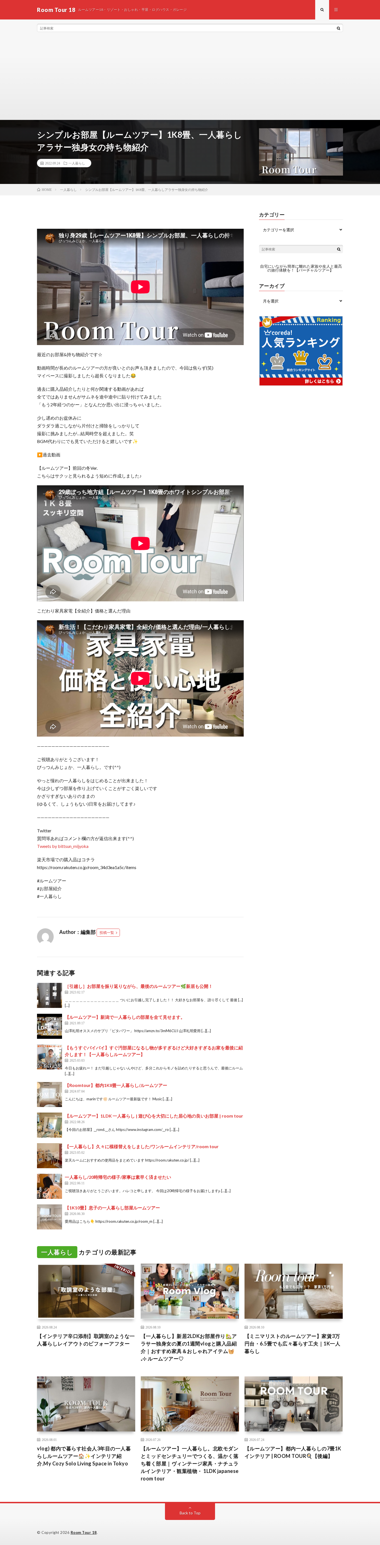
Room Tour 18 (84, 1532)
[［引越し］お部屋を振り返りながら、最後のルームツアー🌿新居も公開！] (49, 995)
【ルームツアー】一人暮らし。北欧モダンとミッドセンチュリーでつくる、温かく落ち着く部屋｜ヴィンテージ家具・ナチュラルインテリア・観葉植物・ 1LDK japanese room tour (190, 1463)
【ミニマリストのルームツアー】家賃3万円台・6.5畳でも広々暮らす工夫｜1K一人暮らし (292, 1343)
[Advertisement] (190, 78)
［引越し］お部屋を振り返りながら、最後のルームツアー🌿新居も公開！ (139, 986)
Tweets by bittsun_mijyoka (62, 846)
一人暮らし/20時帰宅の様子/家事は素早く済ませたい (118, 1177)
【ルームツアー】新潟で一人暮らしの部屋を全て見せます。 (125, 1017)
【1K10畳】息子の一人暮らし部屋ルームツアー (112, 1207)
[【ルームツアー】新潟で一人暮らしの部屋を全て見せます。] (49, 1026)
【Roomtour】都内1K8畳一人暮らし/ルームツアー (116, 1085)
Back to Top (190, 1512)
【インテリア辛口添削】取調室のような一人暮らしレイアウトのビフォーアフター (86, 1340)
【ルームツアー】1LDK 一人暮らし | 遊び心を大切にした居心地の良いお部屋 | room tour (154, 1115)
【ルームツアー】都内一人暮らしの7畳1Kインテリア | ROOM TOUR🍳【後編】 (293, 1452)
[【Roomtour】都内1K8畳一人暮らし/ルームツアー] (49, 1094)
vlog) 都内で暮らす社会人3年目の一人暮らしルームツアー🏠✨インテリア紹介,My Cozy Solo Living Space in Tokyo (84, 1456)
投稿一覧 (107, 932)
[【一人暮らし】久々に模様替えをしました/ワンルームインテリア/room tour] (49, 1155)
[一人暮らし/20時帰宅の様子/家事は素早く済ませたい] (49, 1186)
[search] (338, 28)
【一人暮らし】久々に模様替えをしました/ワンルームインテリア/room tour (142, 1146)
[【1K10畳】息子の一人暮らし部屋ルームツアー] (49, 1216)
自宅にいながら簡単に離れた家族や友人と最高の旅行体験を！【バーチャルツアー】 (301, 268)
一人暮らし (76, 163)
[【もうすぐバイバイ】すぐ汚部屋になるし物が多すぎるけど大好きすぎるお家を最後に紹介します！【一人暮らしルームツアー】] (49, 1056)
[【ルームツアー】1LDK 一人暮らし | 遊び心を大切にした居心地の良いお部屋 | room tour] (49, 1125)
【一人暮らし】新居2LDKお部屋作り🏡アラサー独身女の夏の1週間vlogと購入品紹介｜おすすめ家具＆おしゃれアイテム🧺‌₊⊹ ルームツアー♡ (189, 1347)
